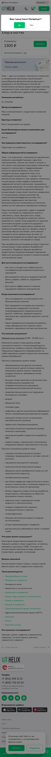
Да (19, 25)
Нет (31, 25)
